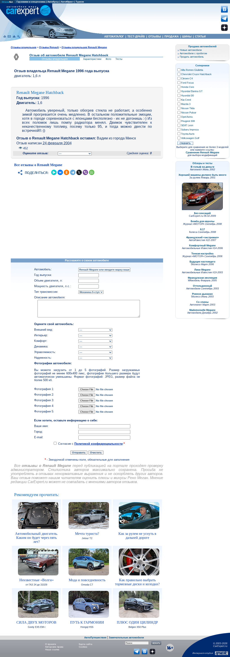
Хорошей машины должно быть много (202, 174)
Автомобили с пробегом (193, 53)
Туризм (80, 1)
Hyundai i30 (187, 95)
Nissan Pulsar (188, 112)
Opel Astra (186, 116)
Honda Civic (187, 87)
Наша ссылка (52, 649)
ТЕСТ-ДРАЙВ (136, 36)
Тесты (118, 59)
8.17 (202, 229)
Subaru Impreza (190, 129)
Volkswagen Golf (190, 138)
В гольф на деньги (202, 166)
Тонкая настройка (202, 253)
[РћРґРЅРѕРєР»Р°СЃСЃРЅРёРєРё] (66, 172)
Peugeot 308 (188, 121)
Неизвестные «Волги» (36, 580)
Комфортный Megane (202, 245)
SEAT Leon (187, 125)
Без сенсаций (202, 213)
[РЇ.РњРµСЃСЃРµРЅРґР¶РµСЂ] (54, 172)
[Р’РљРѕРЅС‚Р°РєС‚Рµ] (60, 172)
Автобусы (53, 1)
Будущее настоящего (202, 261)
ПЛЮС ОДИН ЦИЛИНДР (137, 622)
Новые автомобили (191, 50)
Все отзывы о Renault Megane (38, 165)
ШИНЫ (186, 36)
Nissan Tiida (188, 108)
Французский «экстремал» (202, 237)
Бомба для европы (202, 221)
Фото (108, 59)
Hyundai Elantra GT (192, 91)
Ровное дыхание (202, 294)
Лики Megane (202, 269)
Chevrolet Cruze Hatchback (196, 74)
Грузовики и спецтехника (31, 1)
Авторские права (54, 647)
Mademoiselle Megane (202, 310)
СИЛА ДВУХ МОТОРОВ (36, 622)
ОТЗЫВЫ (155, 36)
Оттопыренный (202, 285)
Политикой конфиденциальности (98, 443)
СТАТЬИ (200, 36)
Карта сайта (85, 644)
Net (7, 2)
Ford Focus (187, 82)
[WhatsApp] (91, 172)
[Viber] (85, 172)
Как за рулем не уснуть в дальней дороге (137, 536)
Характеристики (92, 59)
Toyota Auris (188, 133)
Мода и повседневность (87, 580)
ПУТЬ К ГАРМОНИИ (87, 622)
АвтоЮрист (67, 1)
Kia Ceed (186, 99)
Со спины (202, 302)
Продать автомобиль (192, 56)
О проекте (50, 644)
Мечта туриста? (87, 534)
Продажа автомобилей (202, 46)
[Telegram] (72, 172)
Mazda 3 (185, 104)
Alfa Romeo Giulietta (192, 70)
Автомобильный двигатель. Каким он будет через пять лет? (36, 538)
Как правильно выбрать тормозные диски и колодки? (137, 582)
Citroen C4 (187, 78)
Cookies (83, 647)
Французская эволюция (202, 277)
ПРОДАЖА (171, 36)
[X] (79, 172)
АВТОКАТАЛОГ (114, 36)
